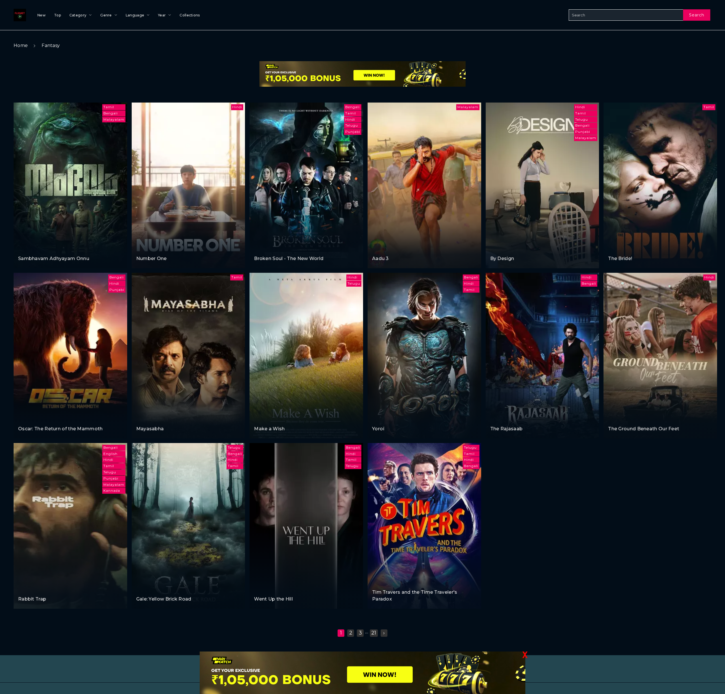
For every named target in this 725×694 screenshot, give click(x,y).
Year (162, 15)
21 (373, 633)
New (41, 15)
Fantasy (51, 45)
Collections (190, 15)
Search (696, 15)
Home (21, 45)
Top (57, 15)
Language (135, 15)
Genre (106, 15)
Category (77, 15)
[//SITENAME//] (18, 15)
